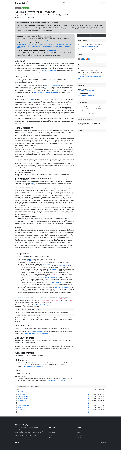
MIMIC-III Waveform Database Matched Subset (46, 92)
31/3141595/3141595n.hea (62, 287)
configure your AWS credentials (57, 380)
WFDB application (22, 297)
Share (53, 2)
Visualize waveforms (21, 383)
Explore (71, 2)
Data (78, 430)
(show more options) (51, 50)
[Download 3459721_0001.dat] (88, 396)
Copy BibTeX (48, 36)
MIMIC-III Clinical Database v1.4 (89, 46)
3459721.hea (21, 394)
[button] (79, 59)
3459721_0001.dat (23, 396)
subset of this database (49, 70)
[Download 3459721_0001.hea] (88, 398)
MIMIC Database (29, 99)
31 (30, 259)
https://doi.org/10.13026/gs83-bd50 (87, 95)
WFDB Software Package (42, 305)
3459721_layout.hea (23, 405)
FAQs (64, 2)
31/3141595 (46, 264)
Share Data (52, 432)
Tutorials (79, 437)
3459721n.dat (21, 407)
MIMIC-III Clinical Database (52, 72)
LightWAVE (33, 183)
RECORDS (21, 412)
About (59, 2)
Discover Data (52, 430)
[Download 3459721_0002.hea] (88, 403)
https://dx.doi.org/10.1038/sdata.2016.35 (33, 366)
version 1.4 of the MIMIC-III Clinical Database (36, 333)
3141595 (29, 260)
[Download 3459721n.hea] (88, 410)
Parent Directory (22, 392)
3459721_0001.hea (23, 398)
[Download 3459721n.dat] (88, 407)
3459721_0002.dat (23, 400)
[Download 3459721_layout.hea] (88, 405)
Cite (41, 36)
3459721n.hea (22, 409)
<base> (29, 386)
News (50, 437)
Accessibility (103, 442)
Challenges (79, 435)
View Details (91, 113)
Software (79, 432)
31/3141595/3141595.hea (63, 265)
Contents (90, 35)
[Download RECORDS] (88, 412)
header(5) (55, 269)
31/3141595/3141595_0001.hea (56, 282)
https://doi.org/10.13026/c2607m (48, 40)
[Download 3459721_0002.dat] (88, 401)
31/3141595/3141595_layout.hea (49, 277)
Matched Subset (38, 331)
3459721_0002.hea (23, 403)
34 (32, 386)
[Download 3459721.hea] (88, 394)
